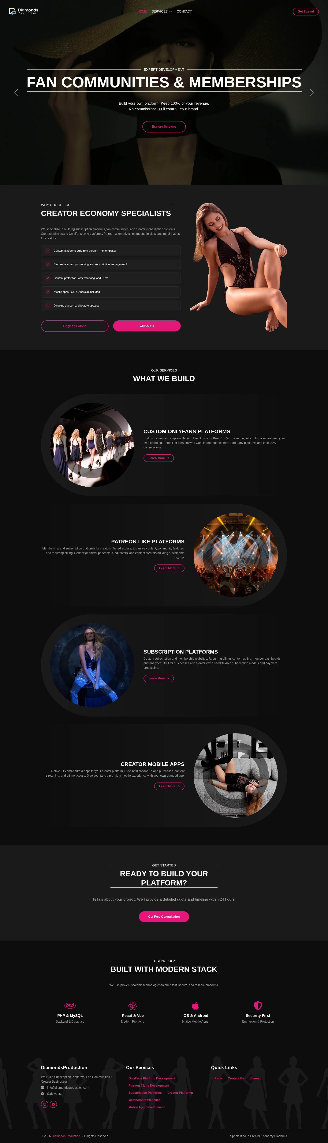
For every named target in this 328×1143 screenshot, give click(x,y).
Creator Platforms (180, 1092)
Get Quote (147, 325)
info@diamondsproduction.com (68, 1087)
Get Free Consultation (164, 916)
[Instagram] (44, 1104)
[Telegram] (53, 1104)
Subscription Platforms (145, 1092)
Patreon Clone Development (149, 1085)
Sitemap (255, 1078)
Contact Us (236, 1078)
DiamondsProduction (66, 1136)
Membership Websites (144, 1100)
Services (160, 11)
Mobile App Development (147, 1107)
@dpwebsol (55, 1093)
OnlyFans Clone (74, 326)
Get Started (306, 11)
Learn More (157, 458)
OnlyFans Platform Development (152, 1078)
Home (142, 11)
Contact (184, 11)
